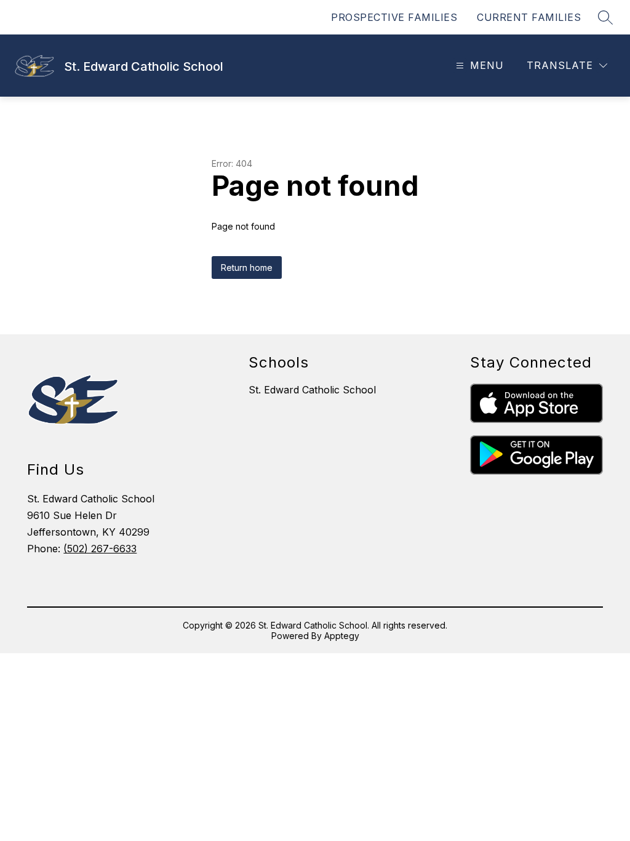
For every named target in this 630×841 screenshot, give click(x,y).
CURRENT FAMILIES (529, 17)
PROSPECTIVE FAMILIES (394, 17)
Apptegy (341, 635)
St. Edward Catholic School (312, 390)
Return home (247, 267)
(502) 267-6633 (100, 548)
